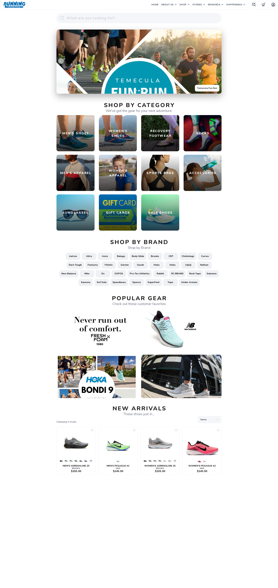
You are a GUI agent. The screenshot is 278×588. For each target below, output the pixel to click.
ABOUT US (167, 4)
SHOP (183, 4)
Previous (61, 61)
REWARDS (214, 4)
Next (217, 61)
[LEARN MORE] (139, 329)
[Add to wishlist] (92, 430)
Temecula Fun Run (207, 88)
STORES (197, 4)
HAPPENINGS (234, 4)
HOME (155, 4)
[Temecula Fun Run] (139, 62)
